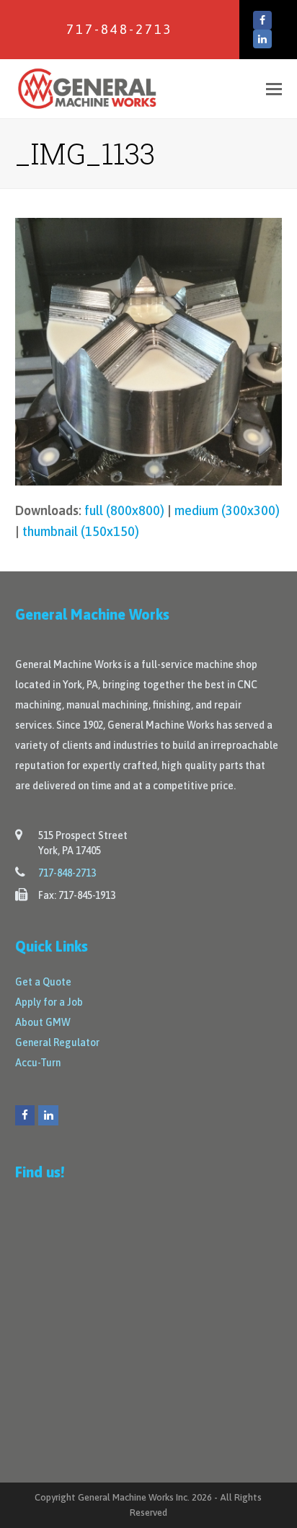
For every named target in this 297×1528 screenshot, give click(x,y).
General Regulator (57, 1042)
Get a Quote (43, 982)
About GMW (43, 1022)
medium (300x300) (227, 510)
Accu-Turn (38, 1062)
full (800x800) (124, 510)
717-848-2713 (119, 29)
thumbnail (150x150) (80, 531)
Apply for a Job (49, 1002)
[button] (274, 89)
